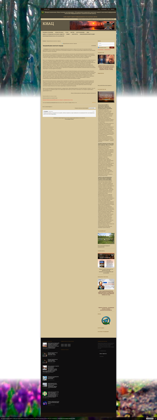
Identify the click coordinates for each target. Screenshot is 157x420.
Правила (112, 9)
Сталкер (69, 102)
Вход (99, 9)
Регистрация (104, 9)
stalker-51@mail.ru (103, 353)
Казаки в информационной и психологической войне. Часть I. (53, 402)
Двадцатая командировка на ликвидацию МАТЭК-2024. (53, 377)
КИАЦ (48, 23)
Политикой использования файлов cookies (66, 418)
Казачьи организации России (52, 102)
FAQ (108, 9)
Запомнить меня (102, 47)
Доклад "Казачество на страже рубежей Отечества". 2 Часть (52, 353)
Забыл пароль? (108, 49)
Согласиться (150, 418)
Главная (44, 41)
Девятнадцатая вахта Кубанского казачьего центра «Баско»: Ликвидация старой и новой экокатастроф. (52, 385)
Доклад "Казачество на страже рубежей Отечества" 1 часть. (52, 360)
